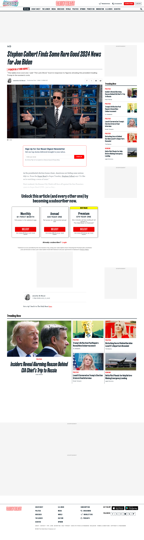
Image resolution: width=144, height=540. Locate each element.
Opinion (82, 9)
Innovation (100, 9)
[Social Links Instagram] (121, 514)
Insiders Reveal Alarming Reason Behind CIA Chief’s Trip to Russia (39, 367)
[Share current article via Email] (96, 80)
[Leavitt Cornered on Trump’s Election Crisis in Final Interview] (132, 127)
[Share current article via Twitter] (91, 80)
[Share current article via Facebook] (87, 80)
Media (54, 9)
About (37, 525)
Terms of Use (47, 160)
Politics (75, 9)
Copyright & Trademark (118, 525)
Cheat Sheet (35, 9)
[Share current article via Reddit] (100, 80)
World (60, 514)
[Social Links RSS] (129, 514)
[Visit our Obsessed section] (17, 3)
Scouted (117, 9)
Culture (60, 518)
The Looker (46, 9)
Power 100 (91, 9)
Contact (43, 525)
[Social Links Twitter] (116, 514)
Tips (47, 525)
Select (25, 229)
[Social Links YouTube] (125, 514)
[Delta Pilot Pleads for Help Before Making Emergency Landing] (132, 156)
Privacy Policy (56, 160)
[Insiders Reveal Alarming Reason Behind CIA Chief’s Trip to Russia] (132, 97)
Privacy (67, 525)
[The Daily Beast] (65, 3)
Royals (68, 9)
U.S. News (108, 9)
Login (64, 242)
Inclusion (93, 525)
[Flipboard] (133, 514)
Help (62, 525)
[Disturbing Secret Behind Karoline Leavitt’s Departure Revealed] (132, 142)
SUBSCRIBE (129, 3)
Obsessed (60, 9)
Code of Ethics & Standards (80, 525)
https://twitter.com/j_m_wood (42, 298)
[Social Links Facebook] (112, 514)
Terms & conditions (103, 525)
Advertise (57, 525)
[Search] (141, 9)
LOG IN (138, 3)
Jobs (51, 525)
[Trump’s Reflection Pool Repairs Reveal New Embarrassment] (132, 112)
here (50, 306)
